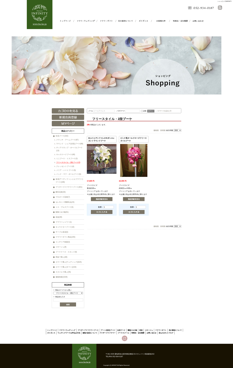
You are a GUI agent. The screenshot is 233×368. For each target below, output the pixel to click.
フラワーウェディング (85, 20)
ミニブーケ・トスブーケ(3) (67, 158)
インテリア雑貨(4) (63, 242)
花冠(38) (59, 217)
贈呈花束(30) (61, 192)
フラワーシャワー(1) (64, 222)
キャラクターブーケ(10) (65, 227)
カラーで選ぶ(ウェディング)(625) (69, 262)
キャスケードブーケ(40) (65, 154)
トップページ (66, 20)
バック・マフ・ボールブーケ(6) (68, 174)
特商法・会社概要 (178, 20)
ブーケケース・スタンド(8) (66, 252)
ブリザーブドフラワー (107, 333)
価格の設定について (90, 333)
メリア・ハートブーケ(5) (66, 170)
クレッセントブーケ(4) (65, 166)
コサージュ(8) (61, 247)
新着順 (163, 130)
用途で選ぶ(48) (61, 257)
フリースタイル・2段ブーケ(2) (68, 162)
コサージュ (149, 330)
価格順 (156, 130)
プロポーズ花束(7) (63, 197)
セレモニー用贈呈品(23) (65, 202)
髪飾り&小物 (132, 330)
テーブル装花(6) (62, 232)
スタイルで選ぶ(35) (63, 272)
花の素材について (122, 20)
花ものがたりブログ (166, 333)
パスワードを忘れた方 (164, 111)
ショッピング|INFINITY (224, 1)
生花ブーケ (121, 330)
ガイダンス (141, 20)
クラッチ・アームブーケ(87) (67, 140)
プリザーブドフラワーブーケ (88, 330)
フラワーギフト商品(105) (65, 237)
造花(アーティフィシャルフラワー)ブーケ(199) (69, 180)
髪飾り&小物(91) (62, 212)
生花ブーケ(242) (62, 136)
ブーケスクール (159, 20)
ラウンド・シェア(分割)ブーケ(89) (69, 144)
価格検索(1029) (61, 277)
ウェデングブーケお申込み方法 (69, 333)
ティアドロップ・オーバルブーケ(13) (69, 149)
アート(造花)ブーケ (108, 330)
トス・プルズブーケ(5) (64, 207)
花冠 (141, 330)
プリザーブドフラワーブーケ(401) (69, 187)
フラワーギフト (104, 20)
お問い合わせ (197, 20)
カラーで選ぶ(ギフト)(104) (66, 267)
